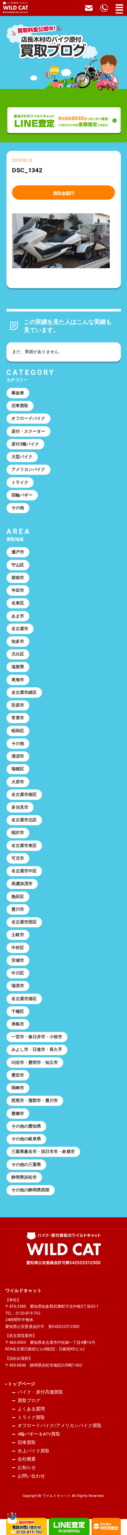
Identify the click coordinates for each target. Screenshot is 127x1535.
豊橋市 (17, 1113)
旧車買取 (19, 405)
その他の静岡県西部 (30, 1189)
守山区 (17, 564)
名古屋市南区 (24, 794)
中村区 (17, 947)
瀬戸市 (17, 551)
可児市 (17, 858)
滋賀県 (17, 666)
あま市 (17, 616)
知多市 (17, 641)
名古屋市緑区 (24, 692)
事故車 (17, 392)
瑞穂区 (17, 768)
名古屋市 (19, 628)
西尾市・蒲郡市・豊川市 (34, 1100)
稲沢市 (17, 832)
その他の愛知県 (26, 1126)
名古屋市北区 (24, 819)
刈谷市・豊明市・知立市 (34, 1062)
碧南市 (17, 577)
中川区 (17, 973)
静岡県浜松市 (24, 1177)
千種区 (17, 1011)
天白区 (17, 654)
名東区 (17, 603)
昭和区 (17, 730)
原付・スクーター (28, 431)
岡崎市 (17, 1087)
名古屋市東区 (24, 845)
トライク (19, 482)
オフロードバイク (28, 418)
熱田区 (17, 896)
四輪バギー (22, 495)
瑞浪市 (17, 985)
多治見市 (19, 807)
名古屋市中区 (24, 870)
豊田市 (17, 1075)
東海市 (17, 679)
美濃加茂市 (22, 883)
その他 (17, 507)
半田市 (17, 590)
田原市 (17, 705)
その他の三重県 (26, 1164)
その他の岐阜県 (26, 1138)
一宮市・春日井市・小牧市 (36, 1036)
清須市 (17, 756)
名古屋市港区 (24, 998)
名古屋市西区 (24, 922)
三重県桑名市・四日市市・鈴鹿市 (43, 1151)
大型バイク (22, 456)
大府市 (17, 781)
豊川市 (17, 909)
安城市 (17, 960)
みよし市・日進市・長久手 (36, 1049)
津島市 (17, 1024)
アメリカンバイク (28, 469)
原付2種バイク (25, 444)
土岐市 (17, 934)
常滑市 (17, 717)
